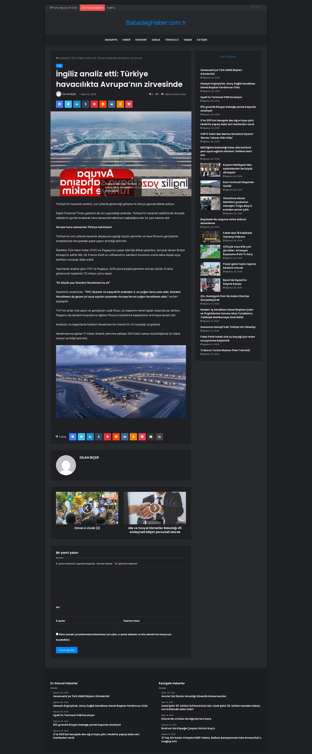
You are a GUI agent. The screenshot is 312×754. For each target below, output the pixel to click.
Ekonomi (141, 39)
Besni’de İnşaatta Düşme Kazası (234, 282)
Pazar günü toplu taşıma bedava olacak (239, 266)
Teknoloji (172, 39)
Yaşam (188, 39)
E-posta (61, 620)
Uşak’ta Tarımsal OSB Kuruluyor (124, 7)
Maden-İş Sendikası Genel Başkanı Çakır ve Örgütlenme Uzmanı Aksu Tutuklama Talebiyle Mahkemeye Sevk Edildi (227, 313)
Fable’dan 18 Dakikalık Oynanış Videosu (237, 235)
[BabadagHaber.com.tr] (156, 22)
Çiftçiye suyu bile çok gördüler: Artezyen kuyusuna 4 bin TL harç (238, 250)
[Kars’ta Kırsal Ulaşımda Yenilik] (210, 187)
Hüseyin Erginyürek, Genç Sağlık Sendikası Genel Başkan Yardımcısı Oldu (227, 85)
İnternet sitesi (132, 620)
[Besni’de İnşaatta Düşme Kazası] (210, 285)
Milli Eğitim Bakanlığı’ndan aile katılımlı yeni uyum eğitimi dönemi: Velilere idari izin (226, 151)
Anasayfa (111, 39)
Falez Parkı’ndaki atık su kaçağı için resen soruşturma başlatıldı (227, 338)
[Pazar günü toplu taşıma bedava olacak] (210, 269)
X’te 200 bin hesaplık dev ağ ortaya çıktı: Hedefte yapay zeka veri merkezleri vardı (227, 122)
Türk (73, 58)
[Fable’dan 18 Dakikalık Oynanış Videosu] (210, 236)
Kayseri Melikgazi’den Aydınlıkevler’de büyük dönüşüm (237, 168)
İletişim (202, 39)
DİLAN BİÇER (69, 94)
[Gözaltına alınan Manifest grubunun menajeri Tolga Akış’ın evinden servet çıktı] (210, 203)
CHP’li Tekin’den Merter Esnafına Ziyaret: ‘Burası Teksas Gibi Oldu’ (227, 136)
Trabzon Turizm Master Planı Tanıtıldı (225, 350)
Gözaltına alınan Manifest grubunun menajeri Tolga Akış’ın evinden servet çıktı (237, 203)
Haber (126, 39)
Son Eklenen (228, 56)
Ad (58, 607)
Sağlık (156, 39)
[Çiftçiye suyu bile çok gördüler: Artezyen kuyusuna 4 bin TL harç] (210, 251)
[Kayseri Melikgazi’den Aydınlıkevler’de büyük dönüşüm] (210, 170)
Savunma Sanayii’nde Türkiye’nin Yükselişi (227, 327)
